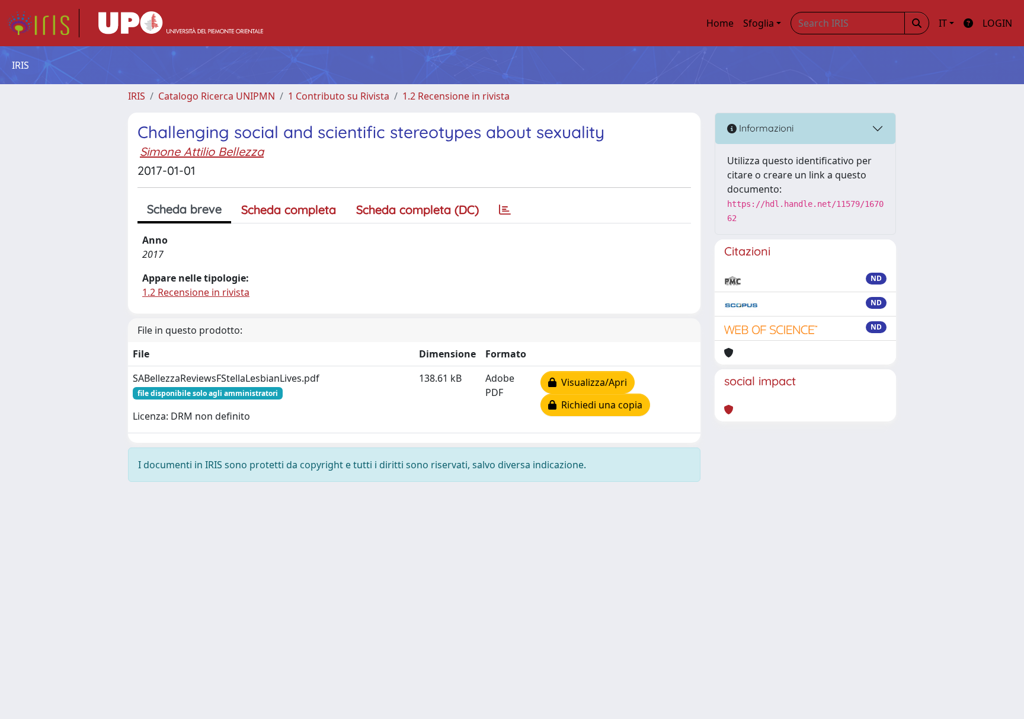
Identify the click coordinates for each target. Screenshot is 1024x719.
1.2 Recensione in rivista (456, 96)
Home (720, 23)
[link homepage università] (181, 23)
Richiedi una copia (599, 404)
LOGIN (997, 23)
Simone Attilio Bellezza (202, 151)
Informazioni (765, 128)
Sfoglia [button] (758, 23)
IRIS (136, 96)
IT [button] (943, 23)
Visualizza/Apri (591, 382)
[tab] (505, 209)
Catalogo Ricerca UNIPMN (216, 96)
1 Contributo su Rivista (338, 96)
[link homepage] (43, 23)
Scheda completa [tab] (288, 209)
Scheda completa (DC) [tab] (417, 209)
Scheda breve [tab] (184, 209)
